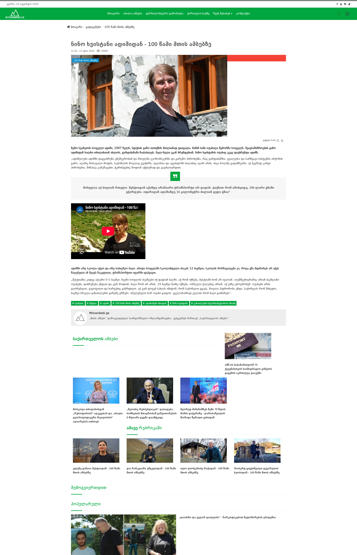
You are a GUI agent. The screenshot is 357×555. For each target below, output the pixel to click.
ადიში (106, 303)
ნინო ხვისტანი (180, 303)
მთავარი (113, 13)
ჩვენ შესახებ (222, 13)
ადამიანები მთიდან (156, 303)
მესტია (93, 303)
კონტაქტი (243, 13)
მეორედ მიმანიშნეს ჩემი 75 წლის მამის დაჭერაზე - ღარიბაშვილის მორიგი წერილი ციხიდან (203, 413)
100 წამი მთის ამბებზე (85, 60)
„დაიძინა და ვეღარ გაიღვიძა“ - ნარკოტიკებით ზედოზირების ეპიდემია (227, 517)
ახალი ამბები (132, 13)
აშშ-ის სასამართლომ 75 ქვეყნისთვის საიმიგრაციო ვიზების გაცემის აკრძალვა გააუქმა (248, 368)
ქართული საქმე (198, 13)
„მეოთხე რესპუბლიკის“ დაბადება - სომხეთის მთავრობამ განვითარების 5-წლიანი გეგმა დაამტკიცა (152, 413)
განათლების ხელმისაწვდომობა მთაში (214, 303)
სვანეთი (79, 303)
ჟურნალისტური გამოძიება (164, 13)
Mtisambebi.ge (99, 313)
